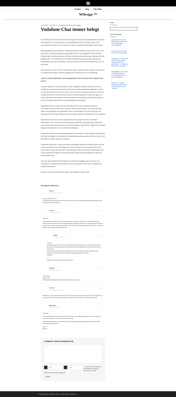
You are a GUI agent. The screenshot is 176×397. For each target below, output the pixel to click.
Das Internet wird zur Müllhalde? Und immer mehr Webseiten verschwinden (119, 42)
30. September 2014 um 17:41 (56, 290)
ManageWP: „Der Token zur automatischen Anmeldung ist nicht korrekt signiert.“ (119, 74)
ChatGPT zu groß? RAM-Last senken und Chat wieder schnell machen (119, 85)
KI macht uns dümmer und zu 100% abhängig (119, 52)
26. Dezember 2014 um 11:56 (56, 193)
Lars (55, 235)
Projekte (78, 9)
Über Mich (98, 9)
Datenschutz (65, 394)
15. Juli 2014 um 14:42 (54, 307)
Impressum (73, 394)
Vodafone (53, 25)
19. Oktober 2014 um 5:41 (55, 212)
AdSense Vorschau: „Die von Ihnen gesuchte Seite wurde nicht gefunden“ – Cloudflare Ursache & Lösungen (119, 62)
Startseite (44, 25)
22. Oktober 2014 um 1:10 (59, 237)
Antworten (100, 191)
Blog (87, 9)
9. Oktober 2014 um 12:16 (55, 270)
